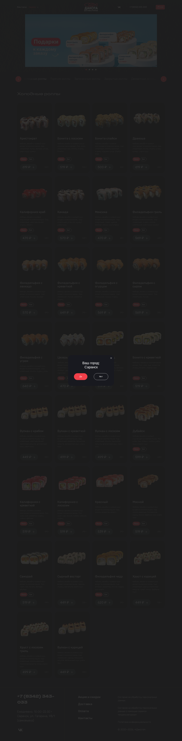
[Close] (111, 358)
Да (80, 376)
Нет (101, 376)
